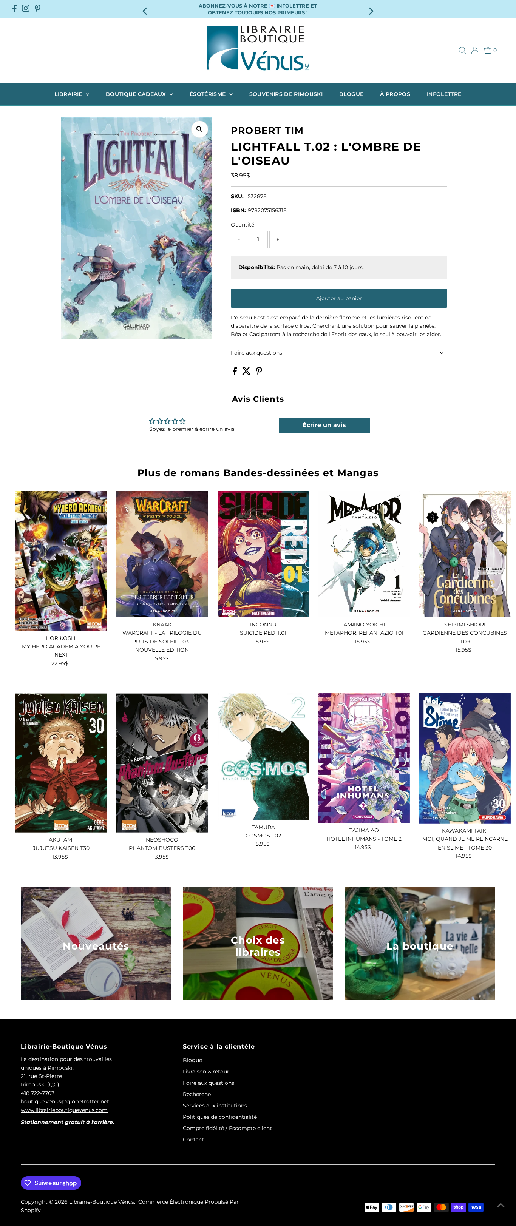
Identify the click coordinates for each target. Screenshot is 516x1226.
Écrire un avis (324, 425)
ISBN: (238, 210)
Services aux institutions (215, 1105)
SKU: (237, 196)
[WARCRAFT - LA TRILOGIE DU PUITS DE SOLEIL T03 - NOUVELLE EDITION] (162, 554)
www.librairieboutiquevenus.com (64, 1110)
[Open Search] (462, 50)
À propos (395, 94)
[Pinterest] (38, 9)
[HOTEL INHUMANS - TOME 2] (364, 758)
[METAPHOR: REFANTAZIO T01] (364, 554)
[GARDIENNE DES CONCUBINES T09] (465, 554)
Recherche (197, 1094)
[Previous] (145, 8)
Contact (193, 1139)
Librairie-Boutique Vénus (101, 1201)
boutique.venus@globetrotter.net (65, 1101)
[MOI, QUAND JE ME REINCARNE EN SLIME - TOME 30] (465, 758)
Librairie (69, 94)
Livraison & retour (206, 1071)
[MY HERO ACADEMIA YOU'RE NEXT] (61, 561)
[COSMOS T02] (263, 756)
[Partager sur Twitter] (247, 372)
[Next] (370, 8)
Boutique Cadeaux (137, 94)
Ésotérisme (208, 94)
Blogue (351, 94)
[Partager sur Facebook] (235, 372)
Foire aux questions (256, 352)
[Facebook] (15, 9)
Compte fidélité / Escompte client (227, 1128)
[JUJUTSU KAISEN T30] (61, 763)
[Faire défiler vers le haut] (500, 1205)
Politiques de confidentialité (220, 1116)
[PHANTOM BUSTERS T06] (162, 763)
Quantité (242, 224)
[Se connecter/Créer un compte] (474, 50)
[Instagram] (25, 9)
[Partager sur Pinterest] (259, 372)
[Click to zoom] (199, 129)
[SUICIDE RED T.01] (263, 554)
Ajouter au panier (339, 298)
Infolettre (444, 94)
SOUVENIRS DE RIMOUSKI (286, 94)
